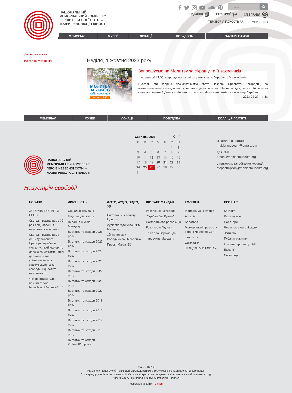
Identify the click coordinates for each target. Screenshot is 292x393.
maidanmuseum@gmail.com (237, 145)
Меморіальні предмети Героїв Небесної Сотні (201, 229)
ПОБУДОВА (184, 36)
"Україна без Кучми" (160, 216)
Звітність (230, 233)
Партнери (231, 221)
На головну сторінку (38, 60)
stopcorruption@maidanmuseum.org (242, 167)
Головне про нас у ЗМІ (240, 244)
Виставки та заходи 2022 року (85, 273)
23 (178, 162)
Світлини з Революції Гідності (121, 217)
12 (151, 157)
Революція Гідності (159, 227)
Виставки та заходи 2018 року (85, 312)
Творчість (191, 237)
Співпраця (231, 255)
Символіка (192, 242)
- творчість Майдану (160, 238)
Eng (264, 22)
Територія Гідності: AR (225, 22)
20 (158, 162)
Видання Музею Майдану (79, 223)
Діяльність (77, 202)
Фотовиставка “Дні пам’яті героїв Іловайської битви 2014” (46, 282)
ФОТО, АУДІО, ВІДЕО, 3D (123, 204)
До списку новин (35, 54)
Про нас (231, 202)
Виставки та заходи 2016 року (85, 332)
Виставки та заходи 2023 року (85, 263)
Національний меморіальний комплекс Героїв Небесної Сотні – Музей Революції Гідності (82, 18)
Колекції (192, 202)
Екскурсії (223, 14)
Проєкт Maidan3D (119, 244)
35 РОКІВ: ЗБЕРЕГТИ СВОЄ (44, 212)
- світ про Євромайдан (161, 233)
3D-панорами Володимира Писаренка (124, 236)
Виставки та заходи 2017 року (85, 322)
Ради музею (232, 216)
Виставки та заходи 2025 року (85, 243)
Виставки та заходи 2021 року (85, 282)
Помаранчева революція (163, 221)
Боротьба (191, 221)
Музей (113, 36)
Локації (146, 36)
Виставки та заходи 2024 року (85, 253)
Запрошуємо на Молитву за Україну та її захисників (189, 70)
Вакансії (229, 249)
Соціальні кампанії (81, 210)
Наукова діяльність (81, 216)
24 (138, 167)
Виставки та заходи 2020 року (85, 292)
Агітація (190, 216)
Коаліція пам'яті (237, 36)
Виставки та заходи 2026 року (85, 233)
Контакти (230, 210)
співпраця (252, 14)
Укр (255, 22)
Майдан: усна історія (199, 210)
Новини (35, 202)
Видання (196, 14)
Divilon (159, 383)
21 (165, 162)
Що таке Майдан (160, 202)
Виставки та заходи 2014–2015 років (81, 341)
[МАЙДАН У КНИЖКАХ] (201, 248)
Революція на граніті (160, 210)
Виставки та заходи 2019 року (85, 302)
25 (145, 167)
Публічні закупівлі (236, 238)
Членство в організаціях (240, 227)
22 (171, 162)
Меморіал (77, 36)
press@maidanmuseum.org (236, 156)
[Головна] (41, 29)
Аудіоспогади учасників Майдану (123, 226)
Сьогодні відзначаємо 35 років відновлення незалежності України (46, 224)
